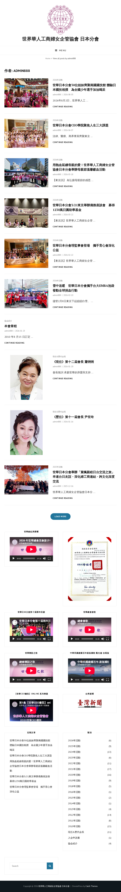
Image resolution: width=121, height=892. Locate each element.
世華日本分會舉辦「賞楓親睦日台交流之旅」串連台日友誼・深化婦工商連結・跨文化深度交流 (84, 476)
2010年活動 (74, 826)
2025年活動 (58, 467)
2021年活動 (74, 769)
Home (47, 58)
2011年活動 (74, 820)
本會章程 (10, 326)
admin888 (57, 94)
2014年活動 (74, 803)
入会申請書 (74, 837)
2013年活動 (74, 809)
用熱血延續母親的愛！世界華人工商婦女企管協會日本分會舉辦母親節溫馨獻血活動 (31, 766)
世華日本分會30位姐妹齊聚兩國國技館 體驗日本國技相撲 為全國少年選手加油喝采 (31, 745)
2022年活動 (74, 763)
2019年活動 (74, 780)
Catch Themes (92, 886)
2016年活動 (74, 791)
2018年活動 (74, 786)
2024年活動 (74, 751)
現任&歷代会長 (59, 356)
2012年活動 (74, 814)
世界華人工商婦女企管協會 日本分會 (60, 39)
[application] (31, 549)
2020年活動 (74, 774)
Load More (60, 516)
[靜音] (44, 558)
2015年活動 (74, 797)
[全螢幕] (49, 558)
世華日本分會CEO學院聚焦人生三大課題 (80, 125)
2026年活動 (58, 80)
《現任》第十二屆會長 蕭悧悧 (73, 362)
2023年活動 (74, 757)
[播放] (13, 558)
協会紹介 (8, 321)
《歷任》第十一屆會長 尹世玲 (73, 417)
